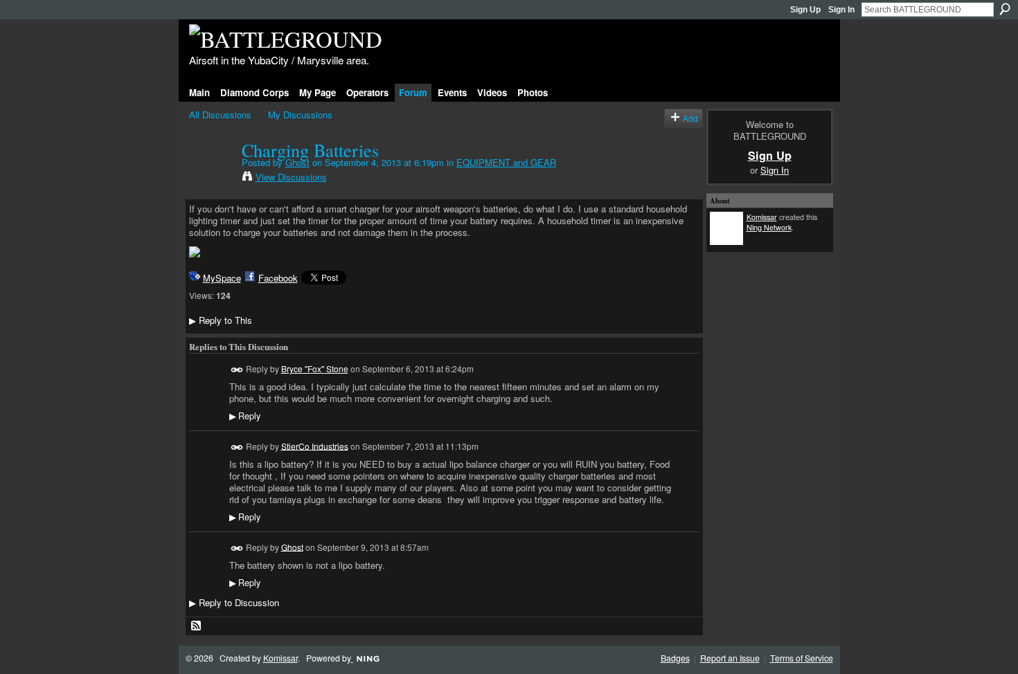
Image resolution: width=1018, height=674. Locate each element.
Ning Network (769, 227)
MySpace (222, 277)
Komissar (762, 216)
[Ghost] (211, 178)
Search (1004, 9)
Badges (675, 658)
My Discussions (300, 114)
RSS (196, 626)
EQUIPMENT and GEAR (506, 162)
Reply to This (220, 320)
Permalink (237, 369)
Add (690, 118)
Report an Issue (730, 658)
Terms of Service (801, 658)
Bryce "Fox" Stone (314, 368)
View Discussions (291, 176)
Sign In (841, 10)
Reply (244, 416)
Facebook (278, 277)
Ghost (297, 162)
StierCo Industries (314, 445)
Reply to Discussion (234, 602)
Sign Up (805, 10)
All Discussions (220, 114)
